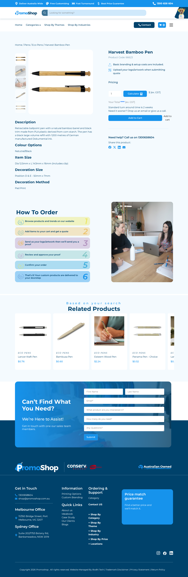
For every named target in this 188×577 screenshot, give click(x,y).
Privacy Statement (139, 569)
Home (18, 25)
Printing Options (71, 493)
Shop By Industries (79, 25)
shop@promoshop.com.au (34, 498)
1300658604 (26, 495)
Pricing (113, 82)
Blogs (65, 524)
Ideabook (67, 513)
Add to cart (168, 118)
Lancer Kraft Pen (27, 356)
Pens (27, 45)
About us (67, 510)
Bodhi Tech (98, 569)
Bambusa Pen (64, 356)
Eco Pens (37, 45)
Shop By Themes (54, 25)
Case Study (68, 517)
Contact (146, 25)
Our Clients (68, 521)
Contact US (95, 504)
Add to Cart (135, 118)
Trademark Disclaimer (117, 569)
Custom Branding (72, 497)
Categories (32, 25)
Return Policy (158, 569)
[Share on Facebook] (109, 147)
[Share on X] (114, 147)
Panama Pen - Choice (145, 356)
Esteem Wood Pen (105, 356)
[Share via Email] (123, 147)
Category (93, 498)
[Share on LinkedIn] (119, 147)
